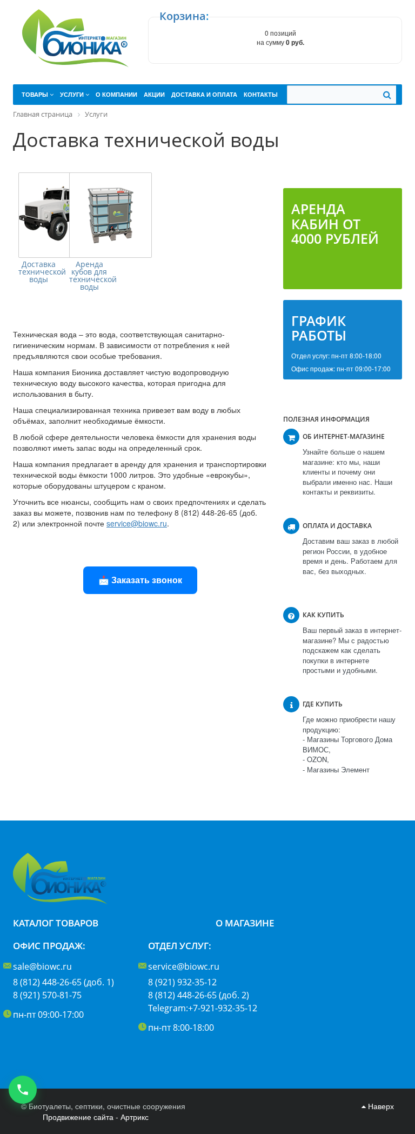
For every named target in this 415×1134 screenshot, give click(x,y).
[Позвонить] (23, 1090)
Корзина (182, 16)
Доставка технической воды (38, 272)
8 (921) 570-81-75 (47, 995)
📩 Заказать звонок (140, 579)
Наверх (380, 1105)
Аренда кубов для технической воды (89, 276)
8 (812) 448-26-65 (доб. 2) (198, 995)
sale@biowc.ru (42, 966)
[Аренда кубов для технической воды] (110, 215)
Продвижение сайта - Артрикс (96, 1116)
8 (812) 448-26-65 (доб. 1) (63, 982)
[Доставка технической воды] (59, 215)
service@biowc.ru (183, 966)
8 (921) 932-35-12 (182, 982)
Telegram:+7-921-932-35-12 (202, 1008)
